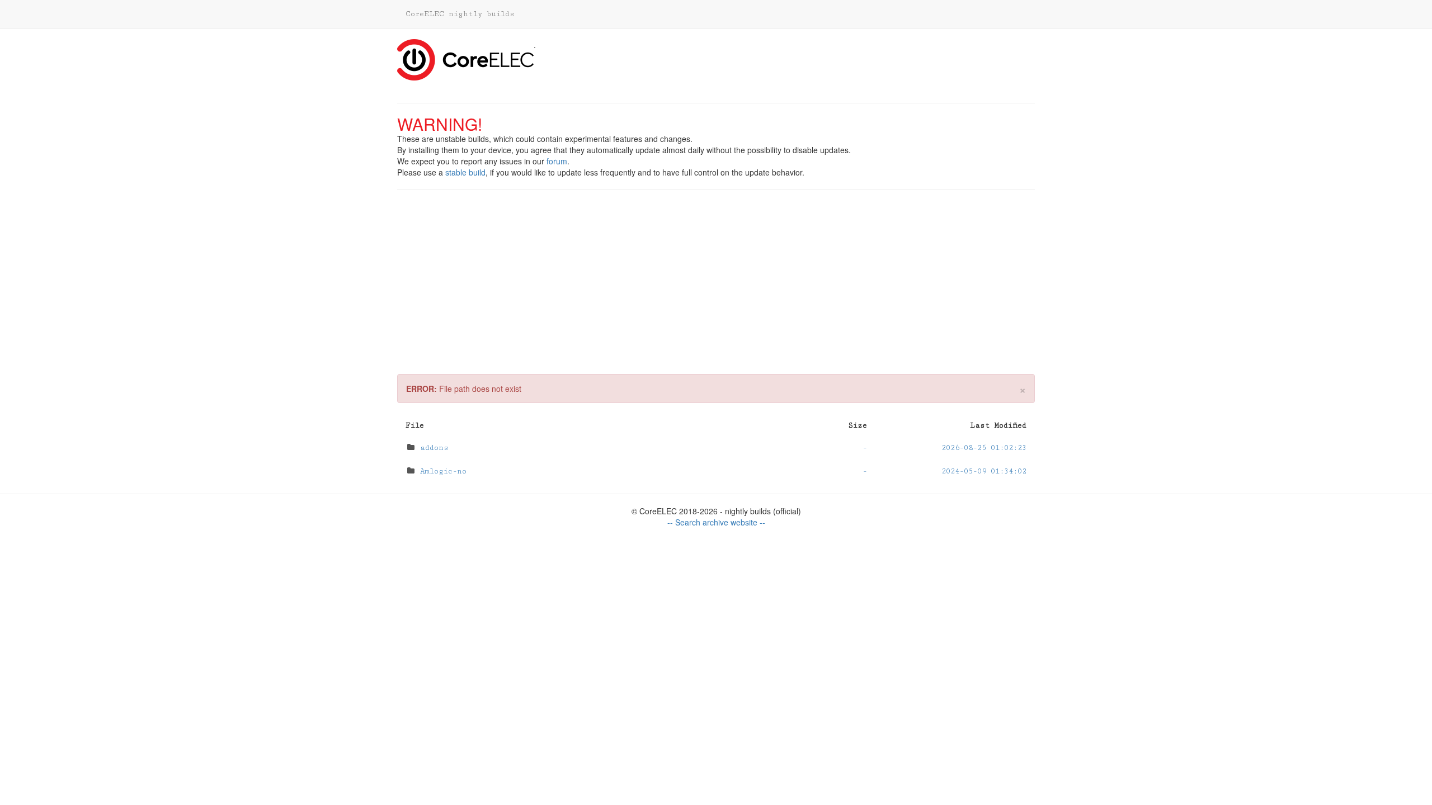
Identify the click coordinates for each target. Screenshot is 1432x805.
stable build (465, 172)
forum (557, 161)
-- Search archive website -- (716, 522)
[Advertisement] (716, 273)
